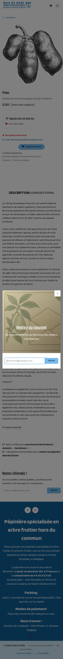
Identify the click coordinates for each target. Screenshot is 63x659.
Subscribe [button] (51, 360)
